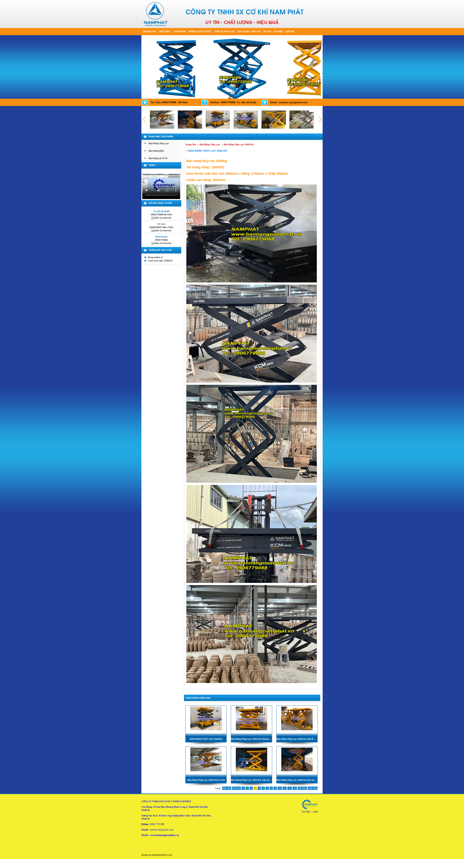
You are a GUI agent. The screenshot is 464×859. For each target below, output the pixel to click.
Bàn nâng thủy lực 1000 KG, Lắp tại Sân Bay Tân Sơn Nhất (251, 780)
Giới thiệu (165, 31)
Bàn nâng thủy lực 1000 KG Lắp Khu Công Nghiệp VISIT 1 (251, 739)
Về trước (236, 788)
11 (284, 788)
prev (311, 95)
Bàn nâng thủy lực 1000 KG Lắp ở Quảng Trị (297, 739)
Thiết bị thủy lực (224, 31)
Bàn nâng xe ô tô (158, 158)
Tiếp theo (302, 788)
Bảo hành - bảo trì (249, 31)
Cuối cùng (312, 788)
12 (289, 788)
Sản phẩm (179, 31)
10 (279, 788)
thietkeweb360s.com (162, 855)
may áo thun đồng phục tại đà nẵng (156, 847)
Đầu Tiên (227, 788)
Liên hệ (290, 31)
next (319, 95)
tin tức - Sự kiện (273, 31)
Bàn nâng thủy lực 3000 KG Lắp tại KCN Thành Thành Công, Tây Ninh (297, 780)
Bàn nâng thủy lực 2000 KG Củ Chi (206, 780)
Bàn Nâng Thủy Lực (159, 143)
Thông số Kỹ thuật (199, 31)
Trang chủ (149, 31)
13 (294, 788)
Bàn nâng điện (156, 151)
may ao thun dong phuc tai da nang (187, 847)
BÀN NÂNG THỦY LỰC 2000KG (206, 739)
